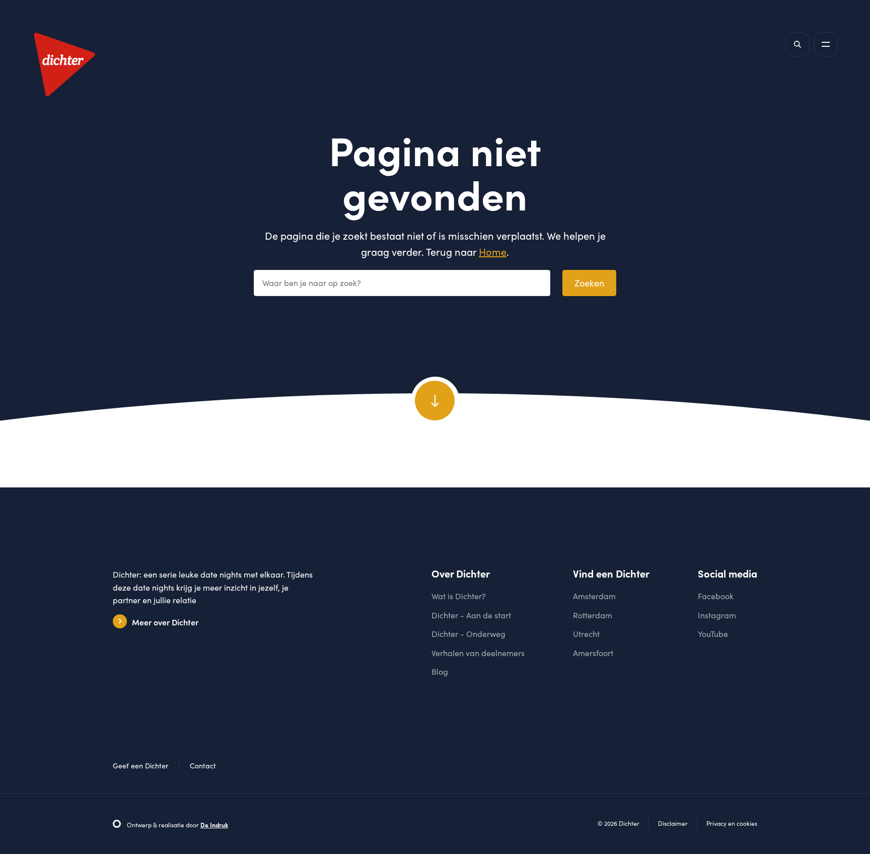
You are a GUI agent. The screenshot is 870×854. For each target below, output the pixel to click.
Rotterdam (592, 615)
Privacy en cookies (731, 823)
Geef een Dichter (140, 765)
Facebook (716, 596)
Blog (439, 671)
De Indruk (214, 825)
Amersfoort (593, 653)
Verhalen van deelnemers (478, 653)
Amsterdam (594, 596)
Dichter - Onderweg (468, 633)
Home (492, 251)
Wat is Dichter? (458, 596)
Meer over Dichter (165, 621)
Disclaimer (673, 823)
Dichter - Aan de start (471, 615)
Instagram (717, 615)
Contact (203, 765)
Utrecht (586, 633)
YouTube (713, 633)
